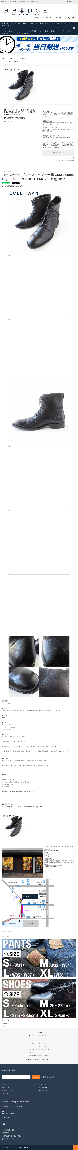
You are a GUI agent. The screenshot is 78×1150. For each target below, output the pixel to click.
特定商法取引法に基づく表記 (11, 1136)
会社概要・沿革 (7, 23)
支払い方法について (47, 23)
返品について (70, 158)
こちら (55, 127)
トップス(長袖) (43, 31)
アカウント (71, 2)
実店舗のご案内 (20, 23)
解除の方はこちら (48, 1077)
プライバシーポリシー (9, 1139)
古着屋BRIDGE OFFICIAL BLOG (12, 1107)
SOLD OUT (59, 153)
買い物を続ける (69, 846)
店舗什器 (25, 33)
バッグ (62, 31)
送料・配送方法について (64, 23)
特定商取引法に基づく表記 (66, 160)
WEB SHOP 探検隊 (8, 1113)
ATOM (8, 1133)
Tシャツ (20, 31)
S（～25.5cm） (21, 58)
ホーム (4, 58)
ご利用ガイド (32, 23)
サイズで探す (12, 61)
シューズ (12, 31)
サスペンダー (6, 33)
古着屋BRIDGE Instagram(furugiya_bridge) (16, 1102)
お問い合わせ (6, 25)
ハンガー (34, 33)
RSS (3, 1133)
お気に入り (10, 121)
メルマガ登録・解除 (8, 1130)
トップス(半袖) (31, 31)
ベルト (69, 31)
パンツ (4, 31)
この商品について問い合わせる (52, 846)
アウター (54, 31)
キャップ (17, 33)
